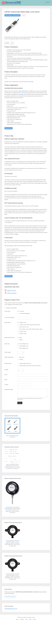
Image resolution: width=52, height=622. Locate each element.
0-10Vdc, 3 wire (22, 333)
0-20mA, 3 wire (22, 331)
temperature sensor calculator (12, 465)
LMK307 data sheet (11, 290)
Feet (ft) (21, 359)
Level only (21, 311)
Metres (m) (21, 357)
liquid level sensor (14, 435)
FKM (20, 337)
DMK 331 (15, 211)
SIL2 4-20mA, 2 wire (24, 326)
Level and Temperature (24, 313)
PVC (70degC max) (23, 343)
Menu (48, 2)
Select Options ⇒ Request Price (12, 15)
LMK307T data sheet (11, 293)
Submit (19, 402)
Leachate (21, 94)
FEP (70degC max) (23, 348)
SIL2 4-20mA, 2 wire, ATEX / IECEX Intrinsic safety (30, 329)
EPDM (20, 339)
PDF (24, 15)
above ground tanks (23, 91)
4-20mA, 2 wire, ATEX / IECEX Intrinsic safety (29, 324)
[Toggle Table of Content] (11, 43)
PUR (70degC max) (23, 346)
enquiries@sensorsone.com (11, 608)
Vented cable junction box (25, 363)
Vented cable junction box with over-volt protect (30, 365)
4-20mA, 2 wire (22, 322)
